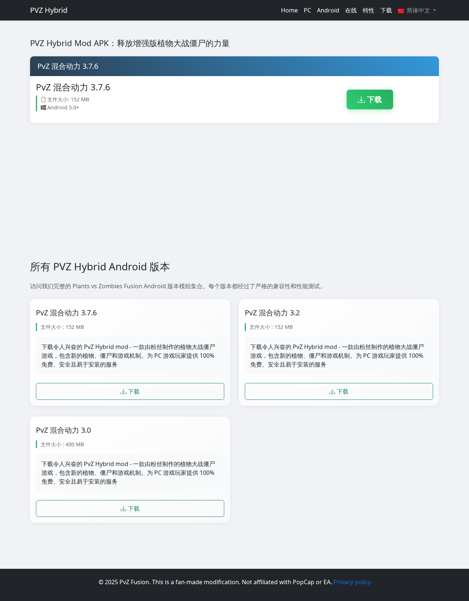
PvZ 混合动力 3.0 (63, 430)
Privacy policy (352, 582)
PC (307, 10)
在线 (351, 10)
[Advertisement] (234, 191)
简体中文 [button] (418, 10)
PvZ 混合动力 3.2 (272, 312)
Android (328, 10)
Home (289, 10)
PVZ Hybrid (48, 10)
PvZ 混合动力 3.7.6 (66, 312)
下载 (386, 10)
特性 (368, 10)
